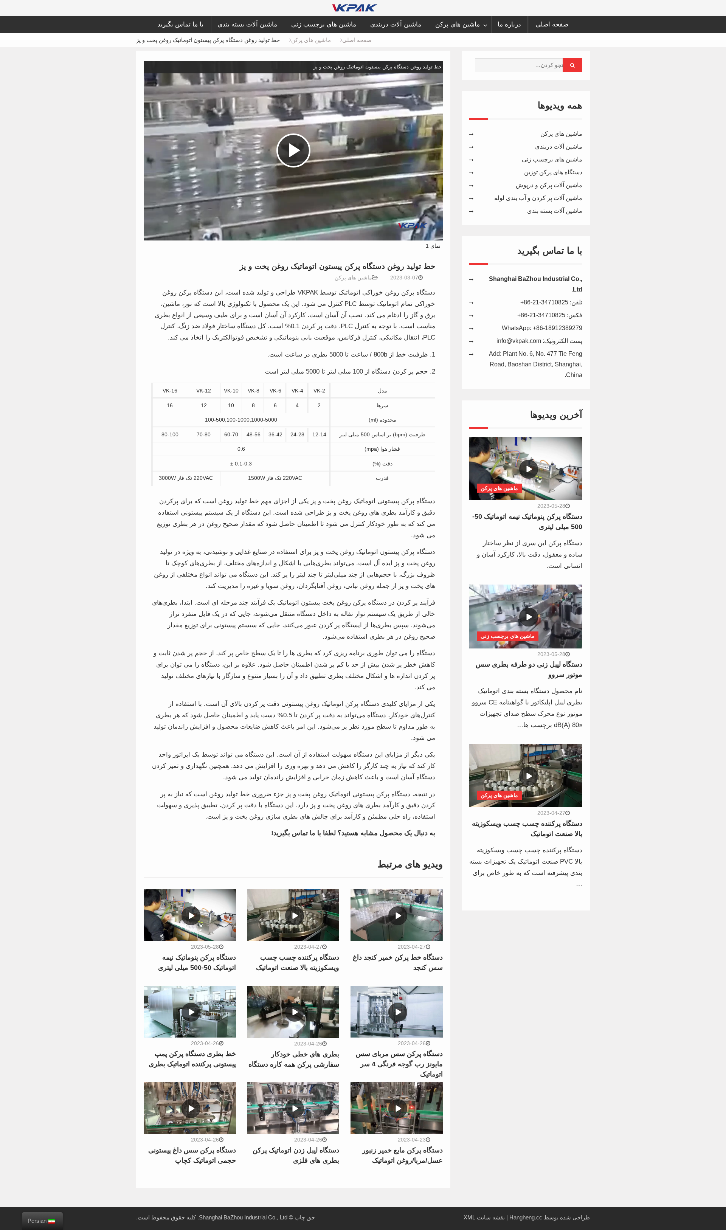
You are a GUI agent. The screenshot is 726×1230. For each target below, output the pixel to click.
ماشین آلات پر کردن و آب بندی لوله (538, 198)
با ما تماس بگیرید (180, 24)
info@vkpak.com (518, 341)
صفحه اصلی (551, 24)
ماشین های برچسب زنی (323, 24)
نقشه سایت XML (484, 1217)
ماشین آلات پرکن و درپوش (549, 185)
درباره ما (509, 24)
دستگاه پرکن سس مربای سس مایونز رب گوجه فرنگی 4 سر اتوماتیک (399, 1064)
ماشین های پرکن (457, 24)
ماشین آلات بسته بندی (247, 24)
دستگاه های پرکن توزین (553, 172)
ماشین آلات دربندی (395, 24)
